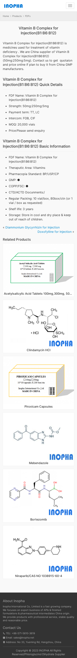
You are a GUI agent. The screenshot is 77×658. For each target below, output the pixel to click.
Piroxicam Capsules (38, 406)
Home (6, 16)
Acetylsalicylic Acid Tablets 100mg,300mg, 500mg (38, 293)
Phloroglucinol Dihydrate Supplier (44, 654)
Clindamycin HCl (38, 350)
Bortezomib (38, 519)
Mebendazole (38, 463)
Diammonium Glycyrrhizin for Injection (32, 227)
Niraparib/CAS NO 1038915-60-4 (38, 576)
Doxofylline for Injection (55, 232)
